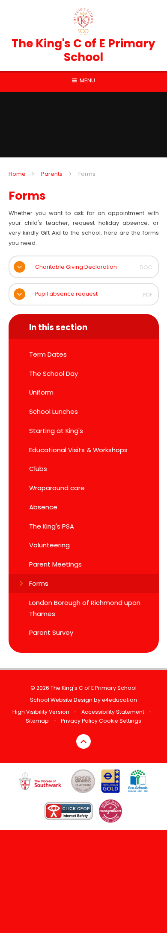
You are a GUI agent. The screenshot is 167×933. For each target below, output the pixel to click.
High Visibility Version (40, 711)
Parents (52, 174)
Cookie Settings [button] (120, 720)
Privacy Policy (79, 720)
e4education (119, 699)
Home (17, 174)
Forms (86, 174)
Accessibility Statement (112, 711)
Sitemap (37, 720)
